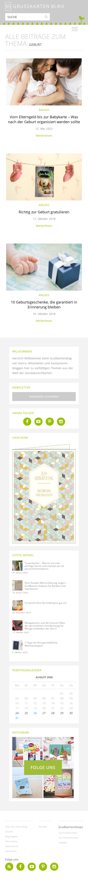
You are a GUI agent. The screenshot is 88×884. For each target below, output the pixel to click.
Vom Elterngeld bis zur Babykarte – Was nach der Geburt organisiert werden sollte (44, 119)
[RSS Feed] (9, 867)
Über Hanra (11, 841)
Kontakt (43, 826)
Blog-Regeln (11, 836)
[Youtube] (38, 422)
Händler (63, 842)
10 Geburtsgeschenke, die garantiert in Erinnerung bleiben (44, 304)
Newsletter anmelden (44, 396)
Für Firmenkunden (68, 837)
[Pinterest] (50, 422)
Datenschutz (11, 846)
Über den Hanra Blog (16, 826)
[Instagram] (61, 422)
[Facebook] (27, 422)
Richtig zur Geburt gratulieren (44, 211)
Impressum (11, 851)
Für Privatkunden (68, 833)
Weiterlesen (44, 135)
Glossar (9, 831)
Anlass (44, 110)
